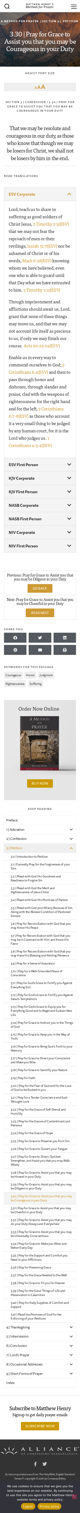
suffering (36, 683)
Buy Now (40, 783)
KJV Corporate (22, 478)
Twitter (44, 1465)
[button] (40, 194)
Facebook (35, 1465)
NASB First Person (25, 519)
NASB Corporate (24, 505)
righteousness (15, 683)
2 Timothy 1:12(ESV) (41, 289)
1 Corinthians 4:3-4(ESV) (30, 441)
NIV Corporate (22, 532)
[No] (74, 1497)
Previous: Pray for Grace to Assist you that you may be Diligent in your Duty (40, 577)
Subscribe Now (40, 1426)
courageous (13, 675)
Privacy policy (49, 1506)
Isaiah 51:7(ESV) (42, 245)
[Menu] (74, 6)
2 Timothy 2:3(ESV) (51, 223)
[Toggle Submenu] (71, 829)
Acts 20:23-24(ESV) (42, 345)
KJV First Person (23, 492)
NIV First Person (23, 546)
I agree (28, 1506)
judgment (46, 675)
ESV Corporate (22, 194)
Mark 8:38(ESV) (37, 260)
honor (30, 675)
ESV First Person (23, 464)
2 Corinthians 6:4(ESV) (36, 368)
